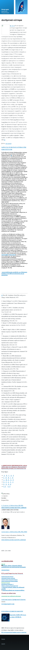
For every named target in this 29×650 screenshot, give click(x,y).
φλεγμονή (8, 143)
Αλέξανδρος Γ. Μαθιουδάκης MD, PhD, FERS (14, 531)
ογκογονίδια (4, 254)
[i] (4, 140)
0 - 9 (4, 486)
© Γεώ (3, 505)
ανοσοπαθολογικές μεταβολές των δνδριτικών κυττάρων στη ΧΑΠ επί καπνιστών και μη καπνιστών (14, 273)
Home (3, 639)
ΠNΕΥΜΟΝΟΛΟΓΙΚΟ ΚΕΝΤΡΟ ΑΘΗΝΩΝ (13, 539)
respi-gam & (12, 254)
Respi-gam (5, 9)
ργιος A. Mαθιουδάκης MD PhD (14, 505)
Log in (3, 643)
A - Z (9, 486)
